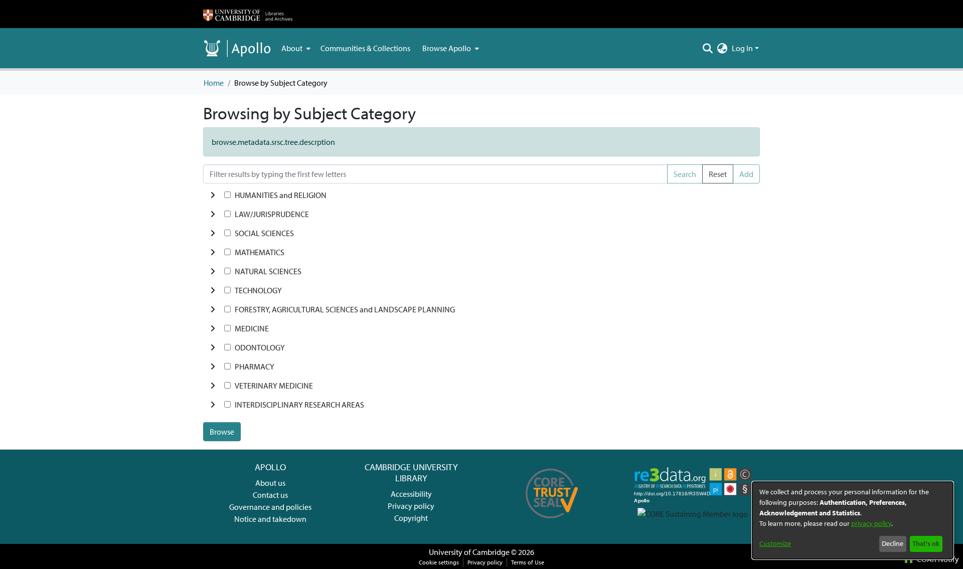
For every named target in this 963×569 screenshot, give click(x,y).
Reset (718, 174)
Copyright (411, 518)
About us (270, 483)
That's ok (925, 543)
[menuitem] (294, 48)
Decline (892, 543)
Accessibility (411, 494)
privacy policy (871, 523)
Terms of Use (527, 562)
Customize (775, 543)
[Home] (247, 14)
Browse (222, 432)
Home (214, 83)
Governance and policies (270, 507)
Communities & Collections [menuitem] (365, 48)
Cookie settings (439, 562)
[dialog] (852, 520)
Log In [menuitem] (742, 48)
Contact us (270, 495)
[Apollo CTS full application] (552, 522)
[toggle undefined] (212, 195)
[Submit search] (708, 48)
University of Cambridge (469, 552)
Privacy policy (411, 506)
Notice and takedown (270, 519)
